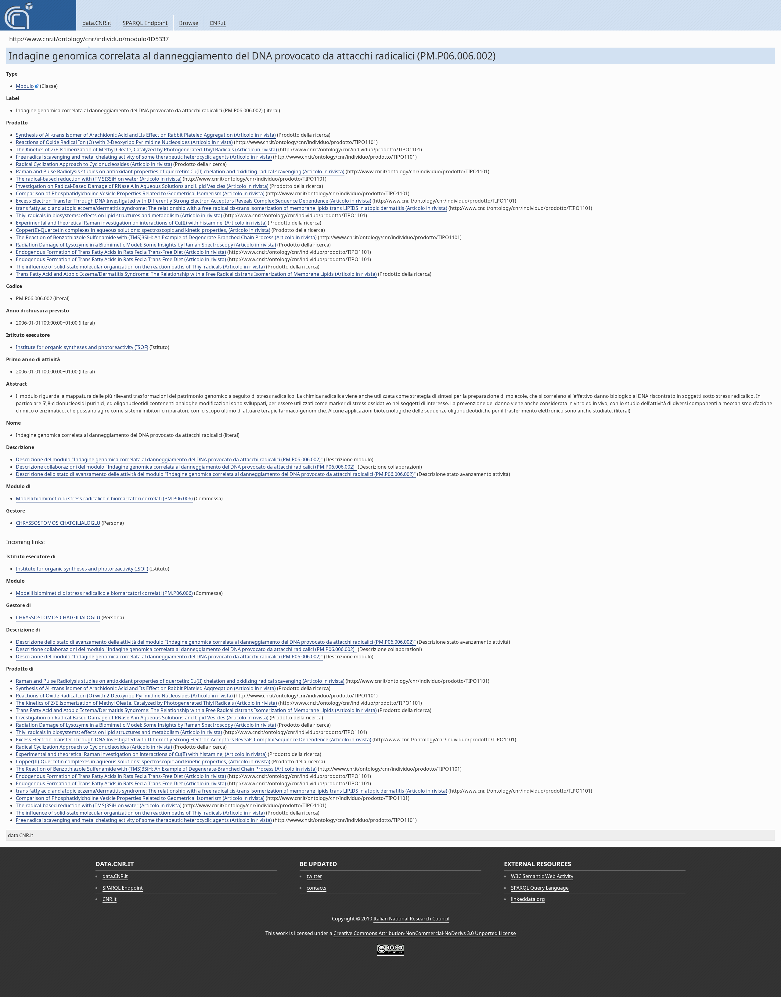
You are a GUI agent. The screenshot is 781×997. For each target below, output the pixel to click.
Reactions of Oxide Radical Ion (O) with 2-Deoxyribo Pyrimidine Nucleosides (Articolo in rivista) (124, 142)
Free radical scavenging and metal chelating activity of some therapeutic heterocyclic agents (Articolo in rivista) (144, 156)
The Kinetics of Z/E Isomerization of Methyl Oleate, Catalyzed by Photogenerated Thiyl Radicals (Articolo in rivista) (146, 149)
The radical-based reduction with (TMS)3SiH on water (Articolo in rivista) (99, 178)
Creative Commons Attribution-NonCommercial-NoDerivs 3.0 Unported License (424, 933)
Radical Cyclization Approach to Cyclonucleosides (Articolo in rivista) (94, 164)
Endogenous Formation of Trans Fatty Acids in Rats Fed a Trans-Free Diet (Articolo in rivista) (121, 252)
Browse (188, 23)
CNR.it (218, 23)
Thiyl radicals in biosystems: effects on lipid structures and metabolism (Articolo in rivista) (119, 215)
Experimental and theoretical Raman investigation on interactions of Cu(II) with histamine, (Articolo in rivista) (141, 222)
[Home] (38, 15)
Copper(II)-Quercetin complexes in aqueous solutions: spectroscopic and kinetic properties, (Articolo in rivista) (143, 230)
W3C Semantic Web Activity (542, 876)
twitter (314, 876)
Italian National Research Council (411, 918)
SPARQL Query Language (540, 887)
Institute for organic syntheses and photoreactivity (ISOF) (82, 347)
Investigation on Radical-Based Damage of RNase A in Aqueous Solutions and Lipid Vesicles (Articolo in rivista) (142, 186)
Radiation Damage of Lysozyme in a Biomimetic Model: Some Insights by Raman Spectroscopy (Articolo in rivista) (146, 244)
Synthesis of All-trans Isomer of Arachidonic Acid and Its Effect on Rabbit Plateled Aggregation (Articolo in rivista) (146, 134)
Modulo (25, 86)
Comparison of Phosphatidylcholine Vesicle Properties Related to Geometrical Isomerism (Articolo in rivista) (140, 193)
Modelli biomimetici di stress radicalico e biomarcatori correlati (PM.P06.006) (104, 498)
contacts (316, 887)
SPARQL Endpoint (145, 23)
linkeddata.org (528, 899)
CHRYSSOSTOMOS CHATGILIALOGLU (58, 523)
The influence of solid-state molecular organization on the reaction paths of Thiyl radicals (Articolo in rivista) (140, 266)
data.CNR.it (96, 23)
